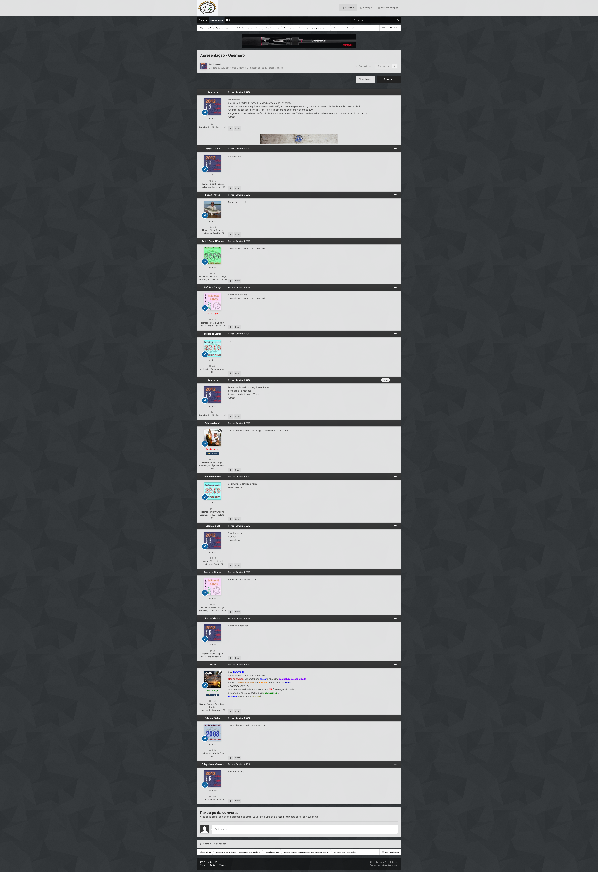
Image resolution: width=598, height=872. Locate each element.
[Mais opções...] (395, 92)
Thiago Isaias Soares (213, 764)
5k (213, 273)
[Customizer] (228, 20)
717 (214, 509)
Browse (348, 8)
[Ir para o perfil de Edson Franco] (212, 209)
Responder (389, 79)
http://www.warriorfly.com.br (352, 113)
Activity (366, 8)
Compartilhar (364, 66)
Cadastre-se (216, 20)
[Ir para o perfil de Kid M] (212, 679)
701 (214, 604)
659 (213, 558)
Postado (239, 92)
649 (213, 319)
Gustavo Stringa (212, 572)
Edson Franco (212, 195)
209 (213, 796)
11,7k (213, 701)
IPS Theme (205, 862)
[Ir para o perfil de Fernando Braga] (212, 348)
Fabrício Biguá (212, 423)
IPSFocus (217, 862)
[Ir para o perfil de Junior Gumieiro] (212, 491)
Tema (203, 865)
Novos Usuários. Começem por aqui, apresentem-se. (256, 67)
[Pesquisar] (398, 20)
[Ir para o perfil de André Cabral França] (212, 255)
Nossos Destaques (389, 8)
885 (213, 181)
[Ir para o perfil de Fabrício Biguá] (212, 437)
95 (213, 650)
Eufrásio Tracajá (212, 287)
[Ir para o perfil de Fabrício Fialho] (212, 732)
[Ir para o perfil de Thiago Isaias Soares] (212, 778)
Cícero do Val (213, 526)
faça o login (284, 816)
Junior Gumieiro (212, 476)
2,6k (213, 366)
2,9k (213, 750)
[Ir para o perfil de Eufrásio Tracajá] (212, 301)
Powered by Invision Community (384, 865)
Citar (237, 128)
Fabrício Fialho (213, 718)
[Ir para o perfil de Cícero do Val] (212, 540)
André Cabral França (213, 241)
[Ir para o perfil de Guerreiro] (203, 66)
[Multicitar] (230, 128)
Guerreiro (218, 64)
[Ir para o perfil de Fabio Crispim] (212, 632)
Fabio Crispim (212, 618)
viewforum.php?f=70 (238, 686)
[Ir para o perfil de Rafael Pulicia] (212, 163)
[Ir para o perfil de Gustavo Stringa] (212, 586)
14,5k (213, 459)
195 (214, 227)
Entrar (202, 20)
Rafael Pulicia (213, 148)
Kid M (213, 664)
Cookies (222, 865)
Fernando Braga (212, 333)
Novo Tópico (365, 79)
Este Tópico (386, 20)
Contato (212, 865)
